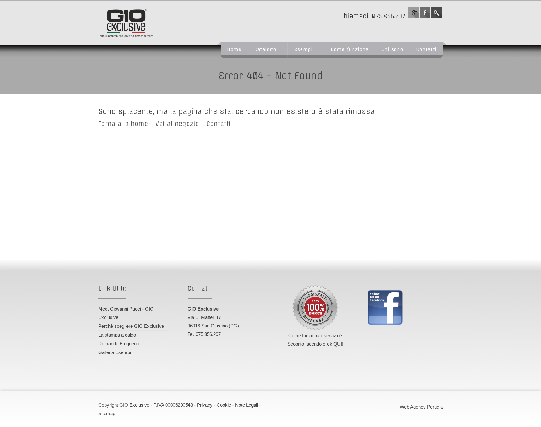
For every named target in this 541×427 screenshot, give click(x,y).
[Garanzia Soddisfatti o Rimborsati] (315, 307)
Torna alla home (123, 123)
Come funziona (349, 49)
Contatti (426, 49)
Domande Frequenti (118, 343)
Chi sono (392, 49)
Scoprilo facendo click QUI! (315, 344)
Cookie (224, 405)
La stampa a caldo (117, 334)
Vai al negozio (177, 123)
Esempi (303, 49)
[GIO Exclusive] (150, 23)
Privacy (205, 405)
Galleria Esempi (114, 352)
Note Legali (246, 405)
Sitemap (106, 413)
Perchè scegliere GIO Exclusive (131, 326)
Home (234, 49)
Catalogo (265, 49)
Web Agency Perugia (421, 406)
